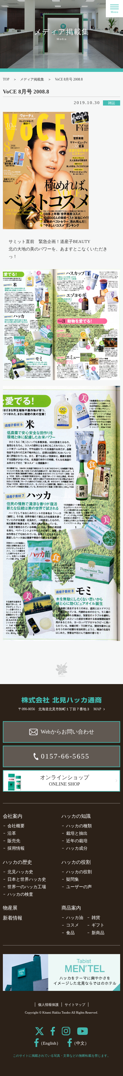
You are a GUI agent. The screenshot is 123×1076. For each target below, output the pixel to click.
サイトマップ (75, 1005)
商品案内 (71, 908)
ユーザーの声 (79, 886)
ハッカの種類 (79, 826)
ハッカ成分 (77, 848)
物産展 (10, 908)
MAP (97, 709)
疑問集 (72, 879)
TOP (6, 79)
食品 (70, 933)
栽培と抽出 (77, 833)
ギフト (98, 925)
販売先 (13, 840)
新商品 (98, 933)
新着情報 (12, 918)
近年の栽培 (77, 840)
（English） (50, 1043)
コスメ (72, 925)
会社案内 (12, 816)
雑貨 (96, 917)
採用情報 (16, 848)
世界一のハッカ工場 (26, 886)
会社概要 (16, 826)
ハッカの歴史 (17, 862)
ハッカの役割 (76, 862)
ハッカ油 (74, 917)
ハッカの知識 (76, 816)
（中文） (80, 1043)
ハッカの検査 (20, 894)
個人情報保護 (48, 1005)
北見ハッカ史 (20, 872)
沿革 (11, 833)
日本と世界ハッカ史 (26, 879)
